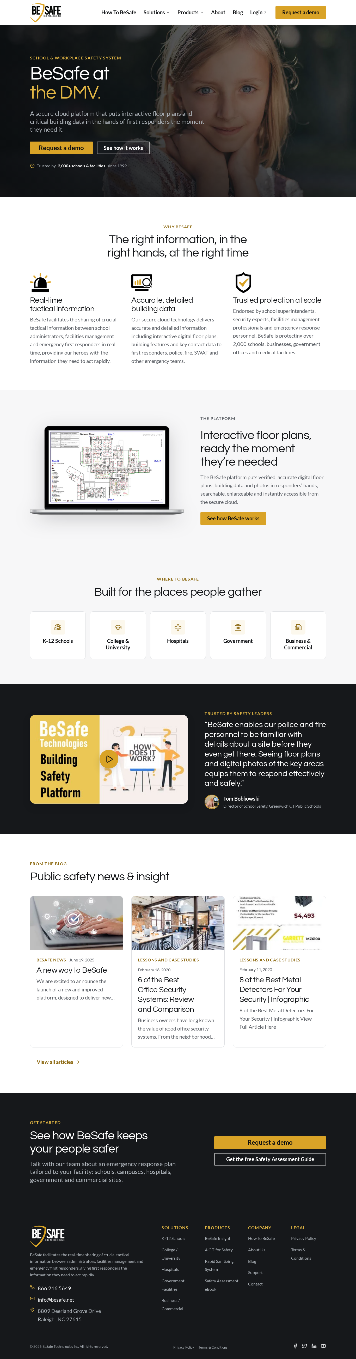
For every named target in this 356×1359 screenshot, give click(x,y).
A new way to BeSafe (71, 970)
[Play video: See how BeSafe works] (109, 759)
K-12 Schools (173, 1238)
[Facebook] (295, 1346)
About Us (256, 1249)
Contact (255, 1283)
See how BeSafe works (233, 518)
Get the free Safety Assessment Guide (270, 1159)
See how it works (123, 148)
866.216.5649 (54, 1288)
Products (188, 12)
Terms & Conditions (213, 1347)
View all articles (55, 1062)
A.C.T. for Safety (219, 1249)
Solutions (154, 12)
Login (256, 12)
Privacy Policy (303, 1238)
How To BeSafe (118, 12)
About (218, 12)
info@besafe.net (56, 1299)
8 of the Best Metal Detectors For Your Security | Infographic (274, 989)
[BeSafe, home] (46, 12)
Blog (238, 12)
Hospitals (170, 1269)
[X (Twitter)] (304, 1346)
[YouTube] (323, 1346)
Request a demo (300, 12)
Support (255, 1272)
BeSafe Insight (217, 1238)
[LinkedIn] (314, 1346)
